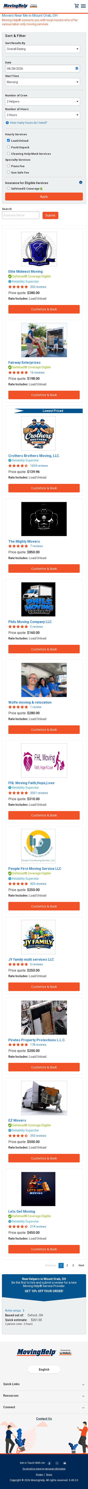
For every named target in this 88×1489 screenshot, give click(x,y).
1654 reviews (39, 465)
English (44, 1369)
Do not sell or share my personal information (44, 1469)
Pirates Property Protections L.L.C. (37, 1040)
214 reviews (38, 1226)
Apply (44, 196)
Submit (50, 215)
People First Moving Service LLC (34, 869)
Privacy (39, 1474)
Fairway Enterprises (24, 363)
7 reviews (36, 546)
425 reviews (38, 883)
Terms (49, 1474)
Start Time (12, 76)
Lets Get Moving (21, 1211)
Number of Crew (16, 95)
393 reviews (38, 1135)
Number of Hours (17, 109)
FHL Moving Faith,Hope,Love (31, 783)
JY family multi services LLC (31, 959)
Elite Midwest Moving (25, 272)
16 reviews (37, 372)
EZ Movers (17, 1120)
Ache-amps (13, 1310)
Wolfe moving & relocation (29, 702)
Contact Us (44, 1418)
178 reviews (38, 1044)
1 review (35, 707)
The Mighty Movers (24, 541)
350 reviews (38, 287)
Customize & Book (44, 309)
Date (8, 62)
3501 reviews (39, 793)
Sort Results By (15, 43)
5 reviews (36, 626)
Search (7, 209)
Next (82, 1265)
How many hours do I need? (28, 122)
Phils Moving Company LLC (30, 622)
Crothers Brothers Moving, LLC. (34, 456)
